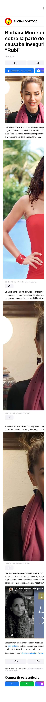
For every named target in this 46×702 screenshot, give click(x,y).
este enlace (13, 646)
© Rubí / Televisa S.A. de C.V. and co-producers (21, 282)
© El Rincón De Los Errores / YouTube (17, 413)
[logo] (21, 21)
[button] (15, 62)
